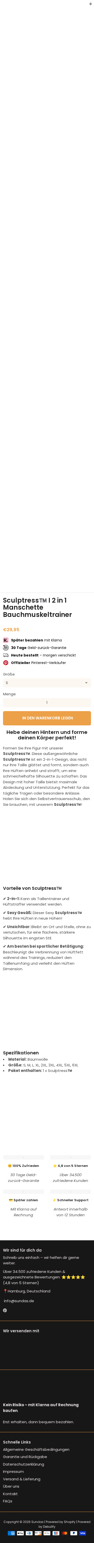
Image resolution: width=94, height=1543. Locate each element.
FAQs (7, 1501)
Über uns (11, 1486)
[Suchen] (6, 8)
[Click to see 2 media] (24, 580)
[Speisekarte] (4, 8)
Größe (9, 674)
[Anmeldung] (87, 8)
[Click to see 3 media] (39, 580)
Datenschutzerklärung (23, 1464)
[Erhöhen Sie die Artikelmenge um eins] (86, 702)
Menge (9, 694)
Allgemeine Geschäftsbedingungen (36, 1449)
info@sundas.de (18, 1300)
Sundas (37, 1522)
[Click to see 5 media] (70, 580)
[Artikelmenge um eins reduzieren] (7, 702)
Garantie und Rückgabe (25, 1456)
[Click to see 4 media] (55, 580)
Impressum (13, 1471)
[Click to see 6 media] (85, 580)
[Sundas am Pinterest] (5, 1310)
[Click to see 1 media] (9, 580)
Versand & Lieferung (21, 1479)
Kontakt (10, 1493)
